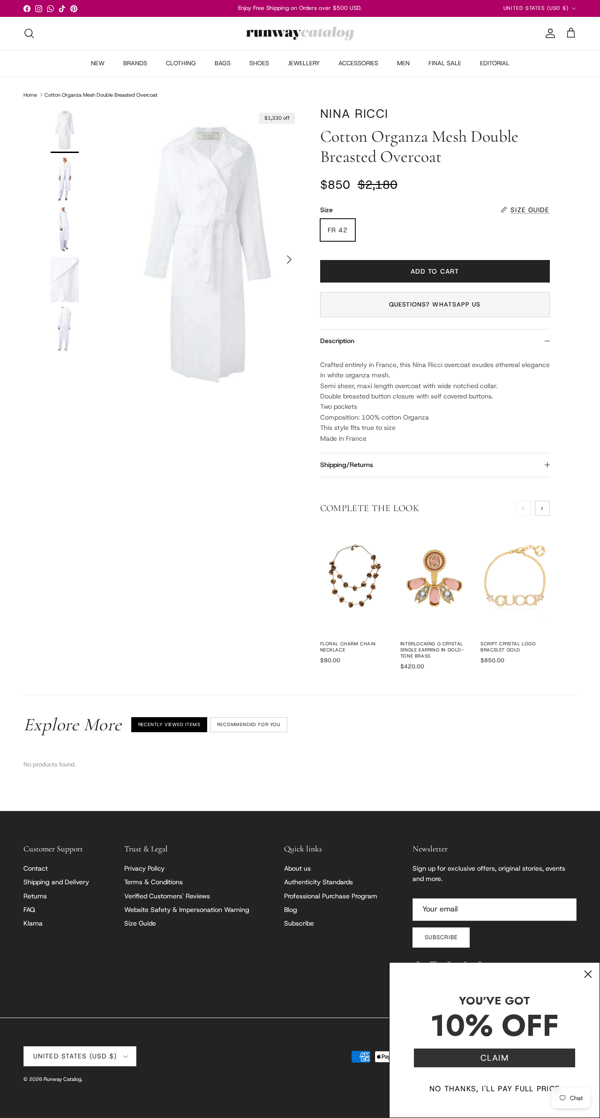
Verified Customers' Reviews (167, 896)
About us (297, 868)
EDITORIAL (495, 63)
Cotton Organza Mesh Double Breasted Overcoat (101, 94)
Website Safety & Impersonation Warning (186, 909)
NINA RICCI (354, 114)
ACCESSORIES (358, 63)
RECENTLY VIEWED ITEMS (169, 724)
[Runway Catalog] (300, 33)
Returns (35, 896)
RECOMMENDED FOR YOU (248, 724)
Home (30, 94)
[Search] (29, 33)
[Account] (548, 33)
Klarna (33, 923)
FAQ (29, 909)
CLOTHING (181, 63)
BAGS (223, 63)
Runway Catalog (63, 1079)
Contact (35, 868)
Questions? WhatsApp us (434, 304)
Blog (290, 909)
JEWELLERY (304, 63)
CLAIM (494, 1058)
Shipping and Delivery (56, 882)
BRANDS (135, 63)
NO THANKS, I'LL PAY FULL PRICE (494, 1089)
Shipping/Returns (346, 464)
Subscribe (299, 923)
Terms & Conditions (153, 882)
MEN (403, 63)
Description (337, 341)
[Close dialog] (588, 974)
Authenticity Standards (318, 882)
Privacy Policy (144, 868)
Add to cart (435, 271)
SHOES (259, 63)
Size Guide (140, 923)
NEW (98, 63)
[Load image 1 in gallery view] (208, 255)
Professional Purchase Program (330, 896)
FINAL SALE (444, 63)
